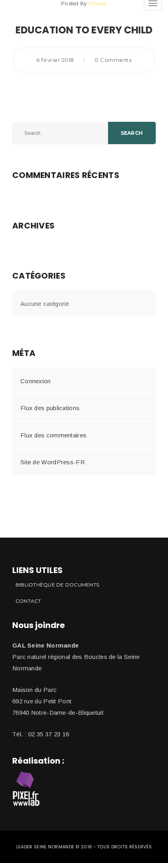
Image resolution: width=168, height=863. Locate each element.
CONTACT (28, 601)
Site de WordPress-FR (52, 462)
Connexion (35, 381)
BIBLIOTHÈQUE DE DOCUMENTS (57, 585)
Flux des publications (50, 407)
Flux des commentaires (53, 435)
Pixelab (97, 3)
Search (132, 133)
